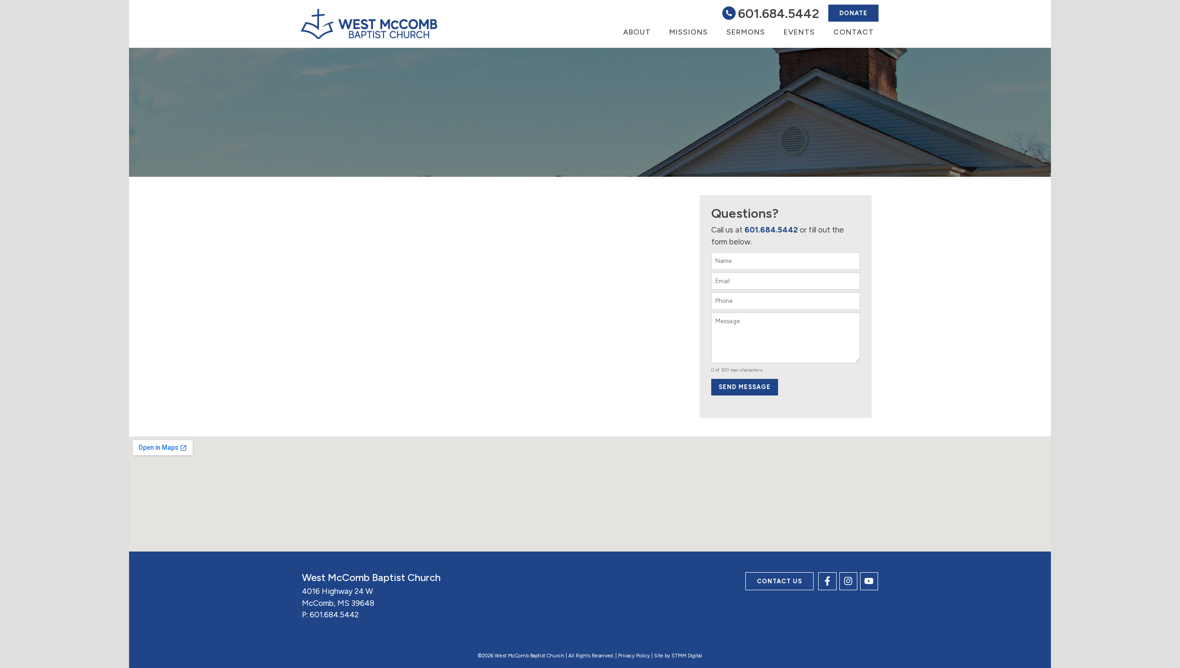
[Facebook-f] (827, 581)
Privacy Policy (634, 656)
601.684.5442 (778, 13)
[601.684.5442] (729, 13)
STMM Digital (687, 656)
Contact (853, 32)
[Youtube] (869, 581)
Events (799, 32)
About (637, 32)
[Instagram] (848, 581)
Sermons (745, 32)
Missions (688, 32)
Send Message (745, 386)
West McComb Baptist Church (371, 577)
